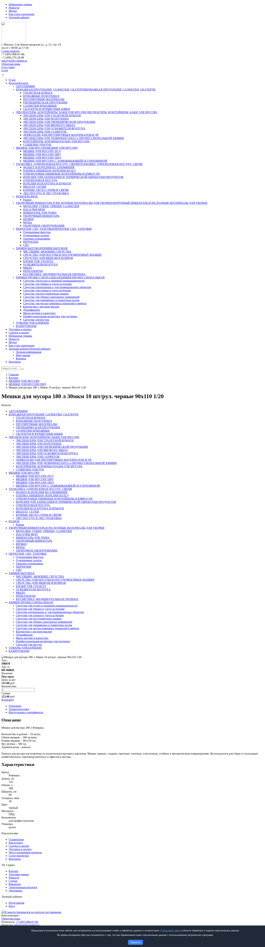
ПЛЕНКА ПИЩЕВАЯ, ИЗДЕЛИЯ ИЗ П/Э (49, 170)
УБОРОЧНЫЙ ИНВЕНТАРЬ (41, 215)
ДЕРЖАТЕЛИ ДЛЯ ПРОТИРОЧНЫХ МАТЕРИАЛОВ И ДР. (61, 134)
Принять (135, 942)
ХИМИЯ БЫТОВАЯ (29, 248)
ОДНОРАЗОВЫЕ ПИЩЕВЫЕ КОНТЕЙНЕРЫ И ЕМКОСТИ (61, 173)
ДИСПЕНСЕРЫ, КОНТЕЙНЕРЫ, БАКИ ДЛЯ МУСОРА (51, 112)
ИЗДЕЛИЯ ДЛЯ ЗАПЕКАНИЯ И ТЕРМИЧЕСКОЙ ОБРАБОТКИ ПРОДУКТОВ (73, 177)
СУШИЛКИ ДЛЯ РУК (37, 144)
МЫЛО (27, 267)
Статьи (13, 880)
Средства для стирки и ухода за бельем (47, 290)
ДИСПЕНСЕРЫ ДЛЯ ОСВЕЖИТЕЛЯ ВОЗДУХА (54, 128)
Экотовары (15, 890)
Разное (27, 199)
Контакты (15, 361)
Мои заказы (23, 355)
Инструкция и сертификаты (26, 712)
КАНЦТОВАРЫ (26, 326)
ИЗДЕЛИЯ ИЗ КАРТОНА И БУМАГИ (47, 183)
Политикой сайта (170, 930)
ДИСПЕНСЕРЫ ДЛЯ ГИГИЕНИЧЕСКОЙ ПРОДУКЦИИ (59, 121)
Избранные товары (20, 4)
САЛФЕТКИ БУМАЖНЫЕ (40, 105)
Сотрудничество (19, 855)
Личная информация (28, 352)
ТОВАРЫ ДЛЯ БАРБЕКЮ (32, 322)
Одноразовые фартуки (37, 232)
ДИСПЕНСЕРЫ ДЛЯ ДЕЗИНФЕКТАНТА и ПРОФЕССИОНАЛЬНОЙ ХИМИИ (73, 138)
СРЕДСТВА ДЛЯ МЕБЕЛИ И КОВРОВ (48, 258)
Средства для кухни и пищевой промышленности (54, 280)
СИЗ (26, 245)
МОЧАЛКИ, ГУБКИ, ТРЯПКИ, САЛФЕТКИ (51, 206)
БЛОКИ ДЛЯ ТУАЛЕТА (38, 261)
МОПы (27, 222)
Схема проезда (10, 51)
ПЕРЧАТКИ (30, 241)
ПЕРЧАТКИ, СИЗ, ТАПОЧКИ (35, 228)
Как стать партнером (21, 14)
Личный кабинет (19, 17)
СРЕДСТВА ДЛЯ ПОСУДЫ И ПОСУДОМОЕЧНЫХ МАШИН (62, 254)
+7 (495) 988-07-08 (27, 921)
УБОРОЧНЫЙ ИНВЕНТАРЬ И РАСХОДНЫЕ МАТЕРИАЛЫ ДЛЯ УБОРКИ (64, 202)
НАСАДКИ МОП (34, 209)
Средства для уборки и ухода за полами (47, 283)
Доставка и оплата (20, 329)
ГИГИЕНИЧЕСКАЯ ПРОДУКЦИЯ (45, 102)
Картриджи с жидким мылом (41, 306)
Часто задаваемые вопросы (25, 852)
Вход (12, 906)
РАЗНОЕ (21, 196)
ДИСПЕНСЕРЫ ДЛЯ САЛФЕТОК (45, 131)
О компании (16, 839)
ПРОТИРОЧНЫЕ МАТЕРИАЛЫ (43, 99)
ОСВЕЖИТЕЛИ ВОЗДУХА (40, 264)
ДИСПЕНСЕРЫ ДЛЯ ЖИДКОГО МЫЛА (49, 125)
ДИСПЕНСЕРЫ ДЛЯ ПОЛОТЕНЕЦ (46, 118)
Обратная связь (10, 64)
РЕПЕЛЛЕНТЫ (33, 271)
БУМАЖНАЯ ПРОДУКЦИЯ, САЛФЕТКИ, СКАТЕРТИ (51, 89)
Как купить (16, 842)
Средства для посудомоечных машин (46, 293)
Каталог (14, 83)
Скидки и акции (19, 332)
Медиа (13, 10)
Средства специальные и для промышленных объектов (57, 287)
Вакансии (15, 884)
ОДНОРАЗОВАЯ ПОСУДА (40, 180)
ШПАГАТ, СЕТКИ (34, 186)
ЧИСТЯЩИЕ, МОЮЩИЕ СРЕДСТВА (47, 251)
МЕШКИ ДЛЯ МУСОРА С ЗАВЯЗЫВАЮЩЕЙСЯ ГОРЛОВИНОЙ (65, 160)
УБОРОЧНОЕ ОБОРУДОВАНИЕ (44, 225)
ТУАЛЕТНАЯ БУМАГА (38, 92)
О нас (12, 79)
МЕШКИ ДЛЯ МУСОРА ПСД (42, 151)
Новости (14, 7)
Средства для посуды (36, 319)
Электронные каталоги (23, 887)
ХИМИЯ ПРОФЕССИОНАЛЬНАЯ (38, 277)
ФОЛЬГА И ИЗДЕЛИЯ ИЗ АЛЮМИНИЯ (48, 167)
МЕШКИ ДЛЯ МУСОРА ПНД (42, 157)
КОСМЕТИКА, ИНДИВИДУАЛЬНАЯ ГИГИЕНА (54, 274)
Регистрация (16, 902)
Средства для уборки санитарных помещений (51, 296)
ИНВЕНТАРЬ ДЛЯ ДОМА (40, 212)
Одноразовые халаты (36, 235)
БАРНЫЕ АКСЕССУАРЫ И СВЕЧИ (46, 190)
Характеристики (19, 709)
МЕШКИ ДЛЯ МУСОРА (31, 147)
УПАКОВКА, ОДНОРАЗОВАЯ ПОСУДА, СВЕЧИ (47, 164)
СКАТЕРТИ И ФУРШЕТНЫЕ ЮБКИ (46, 109)
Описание (15, 705)
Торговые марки (19, 874)
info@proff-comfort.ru (14, 60)
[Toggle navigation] (2, 74)
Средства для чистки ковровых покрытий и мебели (54, 303)
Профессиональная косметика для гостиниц (50, 316)
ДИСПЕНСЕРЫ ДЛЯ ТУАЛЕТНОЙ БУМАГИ (52, 115)
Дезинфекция (31, 309)
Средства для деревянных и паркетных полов (51, 300)
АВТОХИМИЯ (25, 86)
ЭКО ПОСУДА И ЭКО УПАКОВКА (46, 193)
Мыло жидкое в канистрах (39, 313)
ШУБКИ (28, 219)
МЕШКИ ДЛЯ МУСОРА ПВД (42, 154)
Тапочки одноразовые (36, 238)
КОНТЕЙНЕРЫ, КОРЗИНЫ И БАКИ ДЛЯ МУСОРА (56, 141)
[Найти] (22, 369)
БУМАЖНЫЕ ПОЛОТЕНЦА (41, 96)
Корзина (21, 358)
